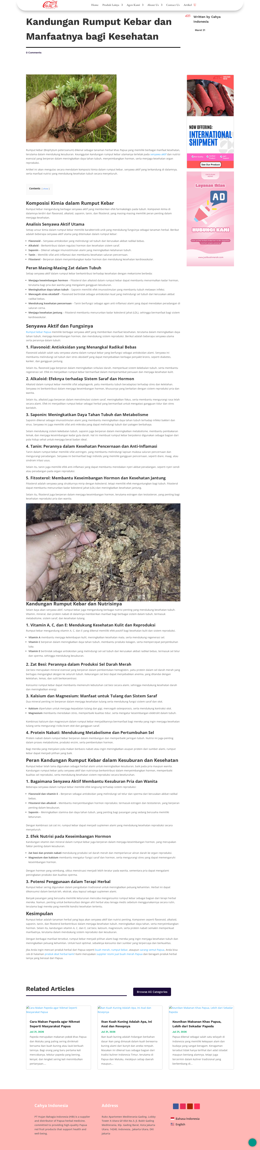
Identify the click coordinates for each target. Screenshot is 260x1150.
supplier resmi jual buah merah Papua (120, 954)
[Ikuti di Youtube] (190, 1106)
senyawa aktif (158, 154)
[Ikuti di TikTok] (197, 1106)
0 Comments (33, 52)
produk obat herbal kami (59, 954)
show (45, 188)
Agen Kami (133, 5)
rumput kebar (119, 949)
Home (95, 5)
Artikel (188, 5)
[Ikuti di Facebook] (176, 1106)
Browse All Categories (152, 992)
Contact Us (173, 5)
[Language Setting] (252, 1142)
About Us (153, 5)
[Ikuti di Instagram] (183, 1106)
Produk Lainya (110, 5)
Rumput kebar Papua (38, 332)
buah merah (102, 949)
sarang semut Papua (152, 949)
